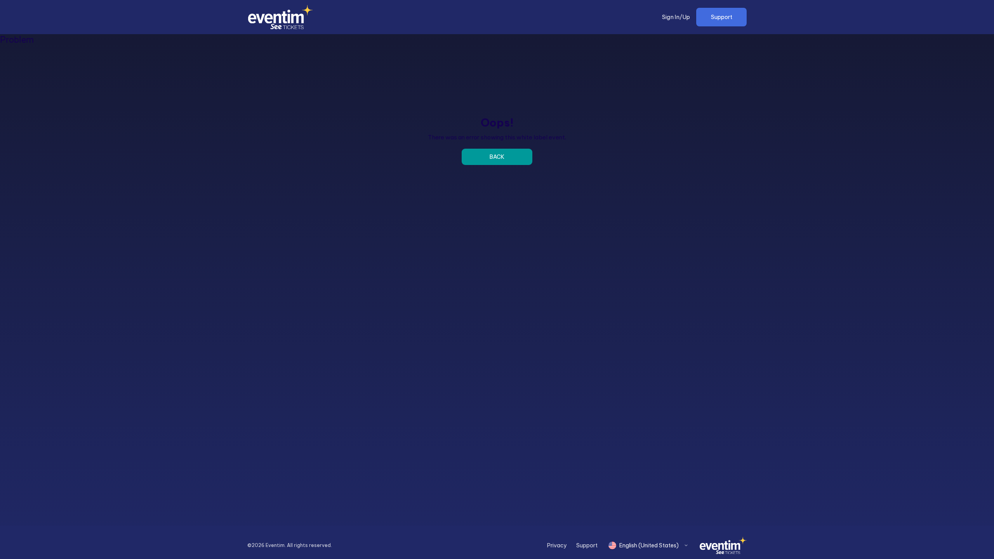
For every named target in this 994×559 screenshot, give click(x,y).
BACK (497, 156)
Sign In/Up (676, 17)
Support (721, 17)
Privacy (557, 545)
